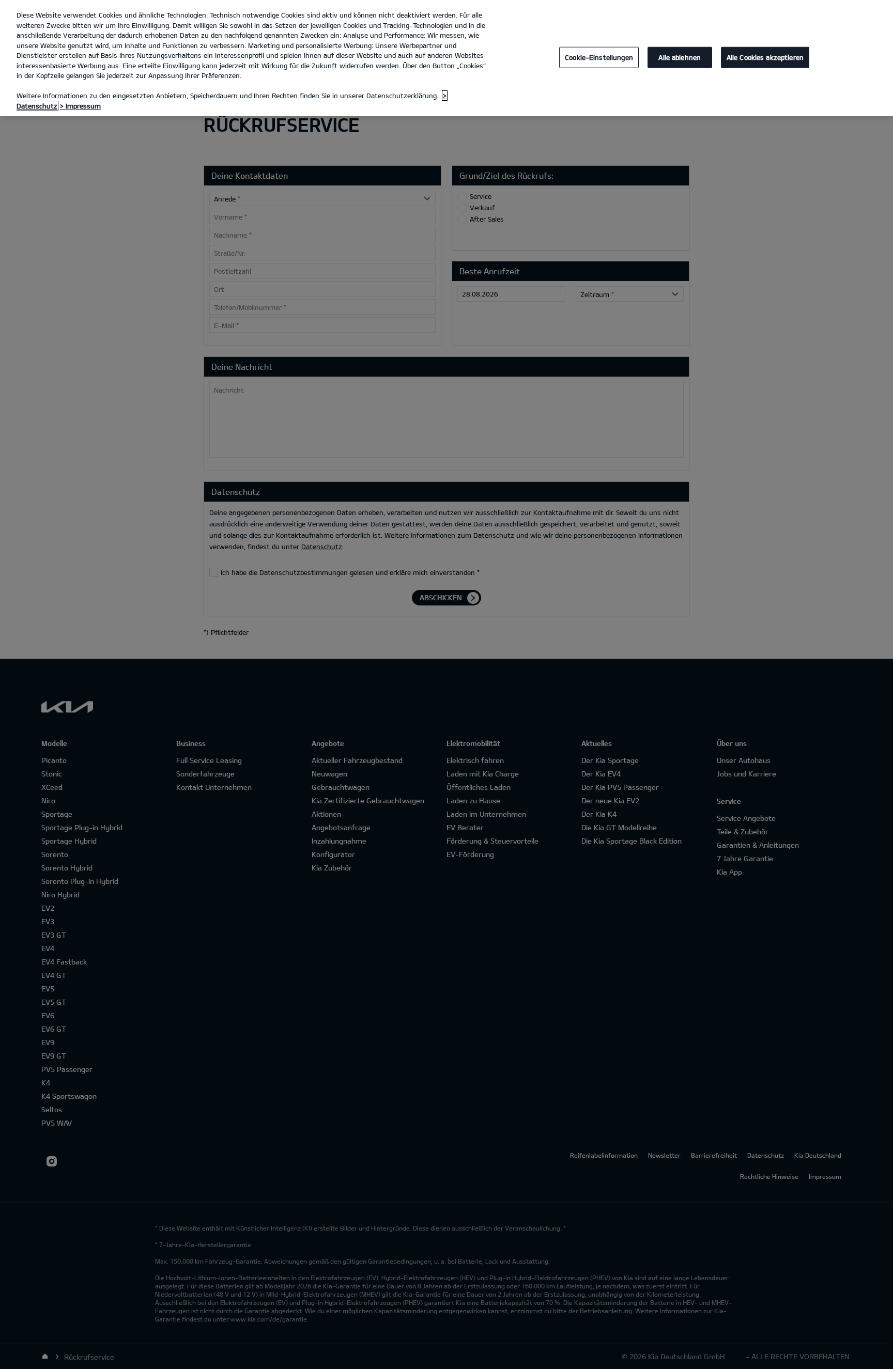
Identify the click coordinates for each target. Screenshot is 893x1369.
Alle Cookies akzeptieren (765, 57)
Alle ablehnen (679, 57)
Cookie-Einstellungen (599, 57)
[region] (446, 58)
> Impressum (80, 106)
